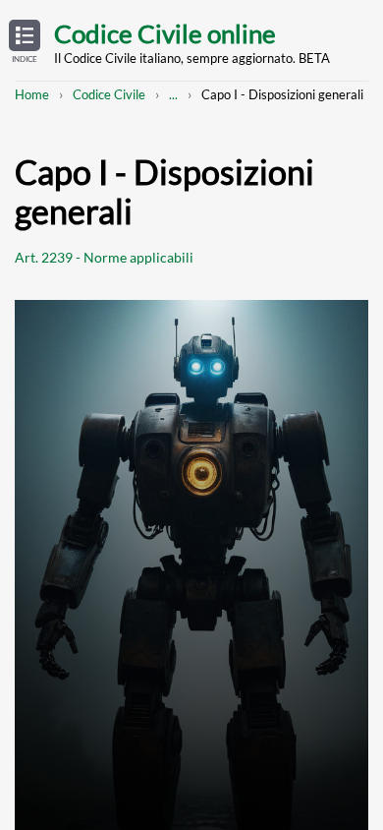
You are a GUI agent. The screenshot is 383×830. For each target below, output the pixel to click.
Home (32, 94)
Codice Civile (109, 94)
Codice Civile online (165, 33)
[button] (24, 42)
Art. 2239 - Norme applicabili (104, 257)
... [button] (173, 94)
